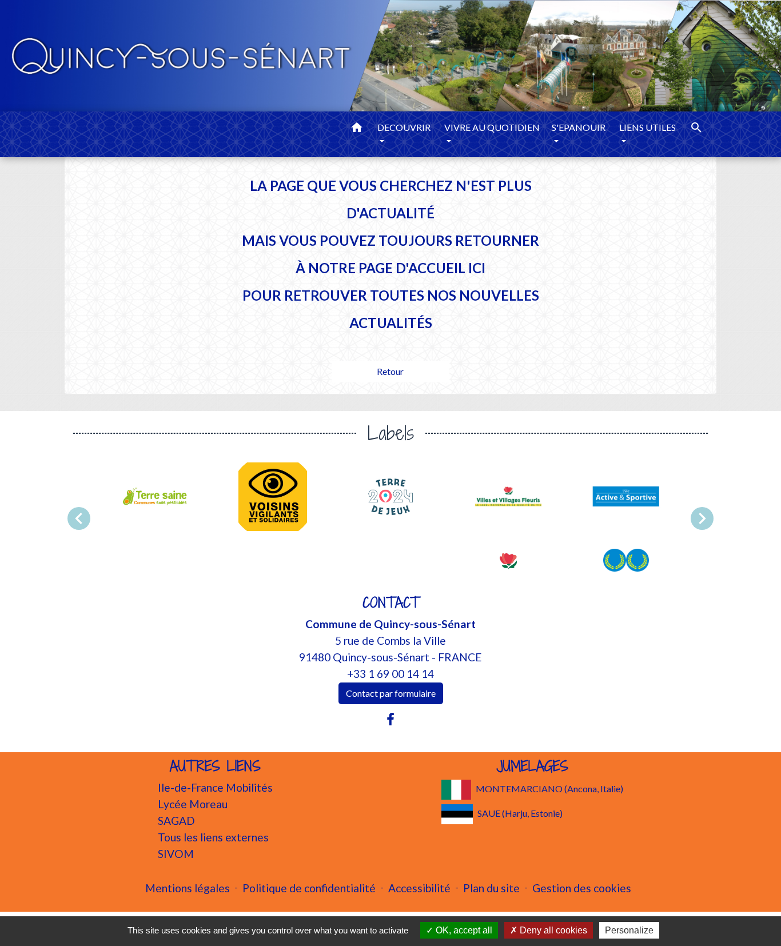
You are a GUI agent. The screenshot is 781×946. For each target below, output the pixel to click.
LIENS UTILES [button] (647, 127)
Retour (390, 371)
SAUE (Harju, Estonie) (520, 813)
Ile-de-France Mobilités (215, 787)
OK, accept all (462, 930)
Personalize (629, 930)
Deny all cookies (552, 930)
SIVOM (176, 853)
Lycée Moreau (193, 804)
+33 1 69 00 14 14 (390, 673)
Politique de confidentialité (309, 888)
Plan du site (491, 888)
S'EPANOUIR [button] (578, 127)
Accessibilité (419, 888)
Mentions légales (187, 888)
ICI (476, 268)
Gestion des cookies (581, 888)
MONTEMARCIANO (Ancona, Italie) (549, 788)
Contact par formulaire (391, 693)
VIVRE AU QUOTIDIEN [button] (492, 127)
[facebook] (390, 719)
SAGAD (176, 820)
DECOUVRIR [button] (404, 127)
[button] (357, 129)
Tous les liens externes (213, 837)
